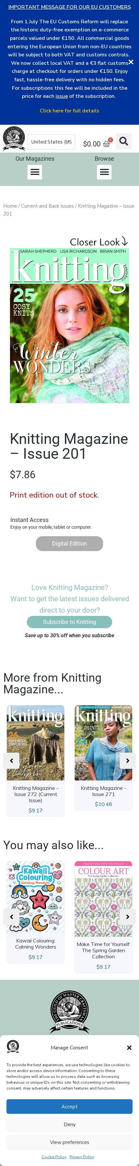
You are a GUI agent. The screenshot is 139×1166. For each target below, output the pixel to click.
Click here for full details (69, 110)
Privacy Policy (82, 1157)
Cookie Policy (54, 1157)
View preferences (69, 1142)
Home (10, 206)
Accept (69, 1106)
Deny (70, 1124)
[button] (129, 1048)
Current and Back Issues (47, 206)
